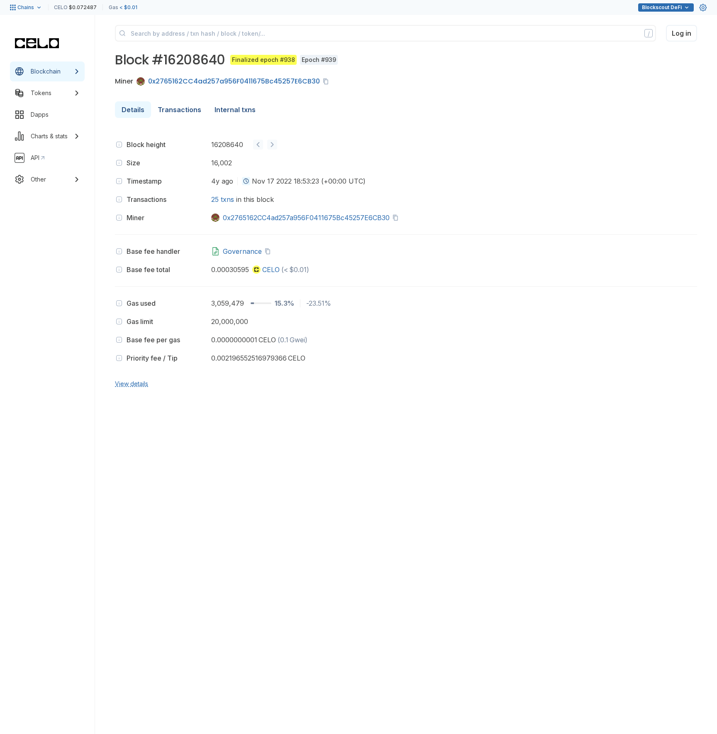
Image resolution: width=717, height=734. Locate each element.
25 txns (222, 199)
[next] (272, 145)
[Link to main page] (37, 43)
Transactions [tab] (179, 110)
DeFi (662, 7)
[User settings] (703, 7)
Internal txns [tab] (235, 110)
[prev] (258, 145)
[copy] (327, 81)
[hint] (119, 144)
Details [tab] (133, 110)
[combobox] (246, 181)
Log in (681, 33)
